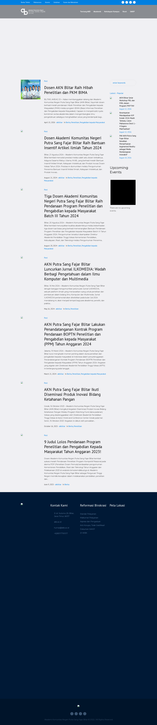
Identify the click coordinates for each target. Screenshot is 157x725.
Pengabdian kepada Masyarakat (92, 122)
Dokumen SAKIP (87, 529)
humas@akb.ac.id (61, 528)
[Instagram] (126, 2)
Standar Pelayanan (88, 514)
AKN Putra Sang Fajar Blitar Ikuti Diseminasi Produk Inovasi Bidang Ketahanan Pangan (72, 394)
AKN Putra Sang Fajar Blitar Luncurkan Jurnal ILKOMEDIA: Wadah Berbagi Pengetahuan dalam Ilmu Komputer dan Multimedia (75, 271)
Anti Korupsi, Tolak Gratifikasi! (92, 525)
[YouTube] (130, 2)
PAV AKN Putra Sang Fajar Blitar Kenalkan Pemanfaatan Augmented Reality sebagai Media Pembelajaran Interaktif (127, 145)
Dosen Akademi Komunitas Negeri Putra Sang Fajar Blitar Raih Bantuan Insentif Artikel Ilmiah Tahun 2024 (74, 142)
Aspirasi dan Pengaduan (90, 521)
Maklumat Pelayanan (89, 518)
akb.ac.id (57, 522)
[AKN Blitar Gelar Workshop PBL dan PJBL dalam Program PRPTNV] (113, 99)
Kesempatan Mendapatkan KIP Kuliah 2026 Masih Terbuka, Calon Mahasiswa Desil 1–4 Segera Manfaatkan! (127, 120)
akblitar (59, 122)
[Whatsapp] (134, 2)
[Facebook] (123, 2)
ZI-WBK (83, 533)
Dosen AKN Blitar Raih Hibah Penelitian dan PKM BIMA (68, 90)
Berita (68, 122)
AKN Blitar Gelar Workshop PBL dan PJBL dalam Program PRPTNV (127, 101)
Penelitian (75, 122)
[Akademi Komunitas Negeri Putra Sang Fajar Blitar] (78, 706)
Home (73, 49)
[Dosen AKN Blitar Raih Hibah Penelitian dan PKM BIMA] (30, 89)
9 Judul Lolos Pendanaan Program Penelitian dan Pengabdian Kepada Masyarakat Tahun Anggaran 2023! (73, 446)
